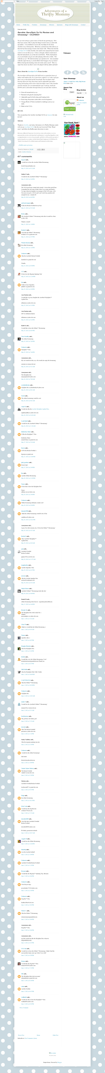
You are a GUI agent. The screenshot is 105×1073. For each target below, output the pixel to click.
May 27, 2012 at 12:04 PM (28, 456)
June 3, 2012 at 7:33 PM (27, 968)
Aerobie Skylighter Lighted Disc (40, 409)
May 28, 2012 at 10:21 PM (28, 519)
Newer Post (21, 1035)
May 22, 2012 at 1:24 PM (28, 247)
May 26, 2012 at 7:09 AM (28, 379)
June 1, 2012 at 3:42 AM (27, 618)
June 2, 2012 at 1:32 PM (27, 734)
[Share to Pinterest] (44, 149)
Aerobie (26, 125)
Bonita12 (23, 230)
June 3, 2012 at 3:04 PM (27, 919)
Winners (51, 25)
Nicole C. (23, 911)
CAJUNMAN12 (25, 680)
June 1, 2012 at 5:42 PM (27, 651)
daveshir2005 (25, 819)
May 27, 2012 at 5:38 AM (28, 442)
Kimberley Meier (26, 432)
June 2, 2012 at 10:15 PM (28, 800)
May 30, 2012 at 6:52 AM (28, 583)
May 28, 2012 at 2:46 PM (28, 494)
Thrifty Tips (26, 25)
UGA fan (23, 948)
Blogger (59, 1062)
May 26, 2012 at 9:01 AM (28, 400)
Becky (23, 214)
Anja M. (23, 406)
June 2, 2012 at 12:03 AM (28, 696)
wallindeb (24, 997)
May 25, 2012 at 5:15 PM (28, 305)
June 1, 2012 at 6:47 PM (27, 663)
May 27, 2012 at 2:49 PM (28, 467)
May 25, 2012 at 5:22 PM (28, 320)
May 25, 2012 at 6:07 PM (28, 330)
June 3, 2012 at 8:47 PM (27, 991)
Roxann (23, 871)
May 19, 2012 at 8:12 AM (28, 168)
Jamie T (23, 702)
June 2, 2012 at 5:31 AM (27, 710)
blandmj (23, 849)
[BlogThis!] (39, 149)
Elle (22, 974)
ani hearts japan (25, 203)
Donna (23, 961)
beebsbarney (24, 716)
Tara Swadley (25, 336)
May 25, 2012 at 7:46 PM (28, 352)
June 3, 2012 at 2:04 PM (27, 876)
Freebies (34, 25)
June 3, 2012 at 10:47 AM (28, 833)
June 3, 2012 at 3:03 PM (27, 905)
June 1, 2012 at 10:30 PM (28, 685)
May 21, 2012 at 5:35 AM (28, 208)
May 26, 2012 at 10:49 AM (28, 415)
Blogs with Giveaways (71, 25)
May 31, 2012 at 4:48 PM (28, 604)
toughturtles (24, 565)
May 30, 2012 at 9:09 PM (28, 593)
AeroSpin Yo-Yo (22, 51)
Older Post (55, 1035)
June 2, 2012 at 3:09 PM (27, 762)
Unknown (24, 253)
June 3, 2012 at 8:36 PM (27, 980)
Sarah (23, 396)
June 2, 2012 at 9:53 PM (27, 789)
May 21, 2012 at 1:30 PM (28, 224)
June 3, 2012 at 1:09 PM (27, 854)
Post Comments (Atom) (31, 1038)
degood (23, 160)
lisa (22, 473)
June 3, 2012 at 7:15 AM (27, 813)
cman (22, 986)
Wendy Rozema (25, 243)
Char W (23, 624)
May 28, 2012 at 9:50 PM (28, 505)
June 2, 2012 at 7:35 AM (27, 721)
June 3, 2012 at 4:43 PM (27, 943)
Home (18, 25)
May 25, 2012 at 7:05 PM (28, 341)
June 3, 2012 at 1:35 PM (27, 865)
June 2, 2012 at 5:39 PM (27, 775)
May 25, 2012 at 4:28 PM (28, 289)
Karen (23, 448)
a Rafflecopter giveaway (25, 145)
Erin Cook (24, 806)
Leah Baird (24, 421)
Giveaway (28, 152)
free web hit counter (52, 1055)
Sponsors (59, 25)
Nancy (23, 484)
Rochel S (23, 536)
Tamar (23, 635)
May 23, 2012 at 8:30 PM (28, 266)
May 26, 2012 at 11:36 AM (28, 426)
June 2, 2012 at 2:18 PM (27, 744)
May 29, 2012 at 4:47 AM (28, 530)
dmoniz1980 (24, 511)
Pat (22, 282)
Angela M (24, 839)
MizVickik (24, 669)
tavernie (23, 727)
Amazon (49, 115)
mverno (23, 576)
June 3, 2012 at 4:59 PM (27, 955)
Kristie (23, 657)
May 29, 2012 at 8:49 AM (28, 543)
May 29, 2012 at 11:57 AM (28, 559)
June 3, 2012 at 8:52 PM (27, 1004)
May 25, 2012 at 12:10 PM (28, 276)
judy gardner (25, 462)
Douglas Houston (26, 646)
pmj (22, 549)
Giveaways (43, 25)
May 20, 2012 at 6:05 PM (28, 197)
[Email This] (38, 149)
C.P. (22, 271)
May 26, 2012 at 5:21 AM (28, 366)
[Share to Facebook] (42, 149)
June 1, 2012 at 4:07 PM (27, 640)
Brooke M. (24, 610)
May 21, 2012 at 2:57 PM (28, 237)
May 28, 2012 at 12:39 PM (28, 478)
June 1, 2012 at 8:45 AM (27, 629)
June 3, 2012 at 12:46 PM (28, 844)
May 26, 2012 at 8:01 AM (28, 390)
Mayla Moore (25, 588)
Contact (83, 25)
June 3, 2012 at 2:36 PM (27, 890)
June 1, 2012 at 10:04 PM (28, 674)
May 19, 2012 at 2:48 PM (28, 179)
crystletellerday (25, 385)
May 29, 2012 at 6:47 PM (28, 570)
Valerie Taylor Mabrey (27, 768)
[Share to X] (41, 149)
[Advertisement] (38, 1021)
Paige (22, 795)
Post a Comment (24, 1007)
